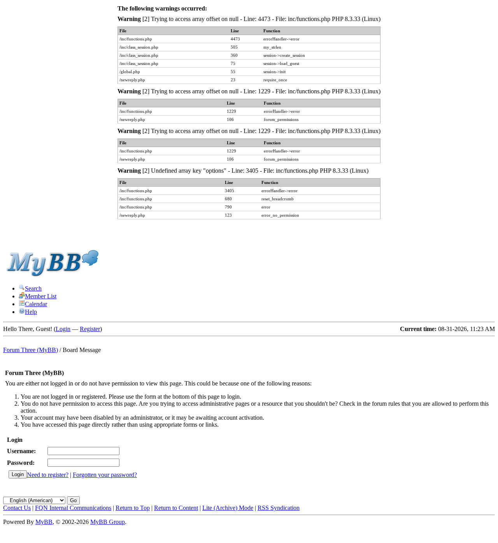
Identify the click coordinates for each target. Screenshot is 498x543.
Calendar (36, 304)
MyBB (44, 521)
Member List (40, 296)
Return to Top (133, 507)
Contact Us (17, 507)
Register (90, 329)
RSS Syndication (279, 507)
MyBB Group (107, 521)
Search (33, 288)
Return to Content (176, 507)
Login (63, 329)
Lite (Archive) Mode (227, 507)
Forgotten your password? (105, 474)
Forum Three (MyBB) (30, 350)
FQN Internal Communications (73, 507)
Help (31, 311)
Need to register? (47, 474)
